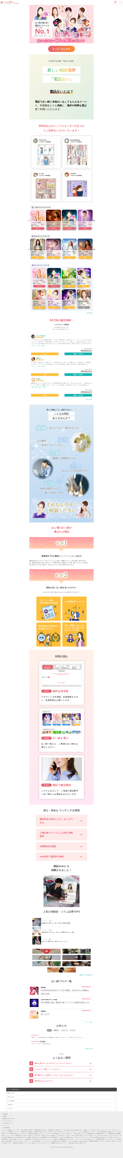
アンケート (72, 1030)
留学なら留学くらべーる (79, 1133)
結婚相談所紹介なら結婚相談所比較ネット (96, 1133)
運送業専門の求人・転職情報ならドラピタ (61, 1141)
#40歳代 (43, 366)
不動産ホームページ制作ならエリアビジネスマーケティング (96, 1130)
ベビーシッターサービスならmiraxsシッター (85, 1139)
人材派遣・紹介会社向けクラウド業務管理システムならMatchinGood (42, 1137)
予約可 (37, 257)
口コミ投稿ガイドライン (8, 1123)
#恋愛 (39, 387)
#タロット (33, 345)
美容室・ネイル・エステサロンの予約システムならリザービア (103, 1135)
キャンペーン (64, 1030)
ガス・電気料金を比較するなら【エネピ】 (16, 1133)
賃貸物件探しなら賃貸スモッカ (55, 1130)
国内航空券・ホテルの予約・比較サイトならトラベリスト (39, 1139)
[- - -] (121, 2)
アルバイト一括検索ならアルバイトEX (10, 1130)
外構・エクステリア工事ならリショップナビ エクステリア (62, 1131)
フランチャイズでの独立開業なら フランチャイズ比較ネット (58, 1133)
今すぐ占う (37, 228)
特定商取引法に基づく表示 (9, 1118)
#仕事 (38, 345)
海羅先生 (38, 358)
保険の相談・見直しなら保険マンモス (77, 1143)
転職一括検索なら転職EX (26, 1130)
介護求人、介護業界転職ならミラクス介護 (63, 1139)
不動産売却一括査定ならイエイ (20, 1143)
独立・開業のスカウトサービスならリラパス (39, 1143)
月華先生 (38, 379)
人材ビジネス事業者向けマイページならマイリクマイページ (73, 1137)
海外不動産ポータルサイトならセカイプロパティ (17, 1141)
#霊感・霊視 (34, 387)
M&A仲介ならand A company (80, 1141)
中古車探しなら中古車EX (26, 1131)
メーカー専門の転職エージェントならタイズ (40, 1141)
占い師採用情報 (6, 1127)
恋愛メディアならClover (34, 1135)
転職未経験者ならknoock (40, 1130)
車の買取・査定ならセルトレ (40, 1131)
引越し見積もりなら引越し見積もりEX (72, 1130)
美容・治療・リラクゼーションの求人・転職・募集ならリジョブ (72, 1135)
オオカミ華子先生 (40, 335)
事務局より (56, 1030)
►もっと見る (88, 1022)
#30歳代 (43, 345)
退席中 (83, 307)
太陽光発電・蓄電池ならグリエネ (35, 1133)
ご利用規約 (5, 1114)
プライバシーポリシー (8, 1120)
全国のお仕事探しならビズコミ (16, 1139)
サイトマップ (6, 1125)
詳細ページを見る (78, 354)
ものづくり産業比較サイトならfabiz (19, 1135)
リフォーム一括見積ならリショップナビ (87, 1131)
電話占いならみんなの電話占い (49, 1135)
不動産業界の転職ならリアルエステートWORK (99, 1141)
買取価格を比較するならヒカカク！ (59, 1143)
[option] (37, 220)
